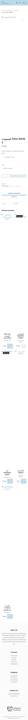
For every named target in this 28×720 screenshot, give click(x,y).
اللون (3, 165)
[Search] (23, 3)
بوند (9, 477)
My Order (13, 657)
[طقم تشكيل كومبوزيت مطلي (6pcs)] (7, 272)
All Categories (14, 675)
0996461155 (16, 694)
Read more (10, 481)
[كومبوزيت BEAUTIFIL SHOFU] (20, 272)
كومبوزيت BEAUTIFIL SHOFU (20, 336)
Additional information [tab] (14, 193)
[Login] (19, 2)
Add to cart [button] (23, 481)
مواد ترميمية (12, 186)
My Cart (14, 659)
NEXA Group (11, 718)
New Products (14, 680)
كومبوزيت (18, 186)
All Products (14, 678)
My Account (14, 655)
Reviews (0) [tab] (14, 196)
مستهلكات (21, 476)
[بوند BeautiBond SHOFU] (7, 409)
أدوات (10, 340)
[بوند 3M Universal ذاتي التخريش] (7, 544)
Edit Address (14, 664)
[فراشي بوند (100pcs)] (20, 409)
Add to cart (18, 176)
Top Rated (14, 682)
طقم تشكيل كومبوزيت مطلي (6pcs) (7, 336)
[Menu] (25, 2)
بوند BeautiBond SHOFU (7, 472)
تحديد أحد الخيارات (10, 346)
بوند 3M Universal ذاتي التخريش (7, 608)
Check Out (14, 661)
